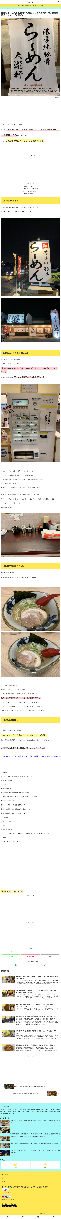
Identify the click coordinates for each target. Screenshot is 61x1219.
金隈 (16, 891)
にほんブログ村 (6, 1192)
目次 (28, 183)
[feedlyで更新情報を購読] (16, 965)
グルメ (4, 891)
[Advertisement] (30, 110)
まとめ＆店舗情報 (28, 193)
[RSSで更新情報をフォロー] (45, 965)
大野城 (21, 891)
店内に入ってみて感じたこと (31, 189)
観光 (3, 1182)
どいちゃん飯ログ (30, 2)
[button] (56, 566)
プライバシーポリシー (45, 1214)
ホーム (16, 1214)
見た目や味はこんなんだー (30, 191)
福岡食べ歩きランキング (8, 1199)
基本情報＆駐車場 (28, 186)
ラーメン (10, 891)
